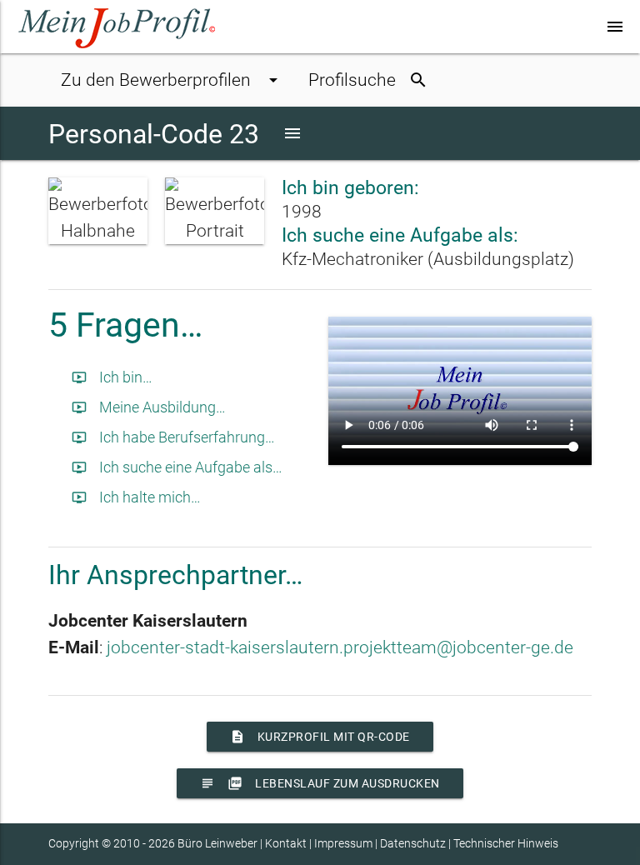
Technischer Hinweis (505, 843)
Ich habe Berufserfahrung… (173, 437)
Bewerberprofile (172, 79)
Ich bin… (112, 377)
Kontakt (286, 843)
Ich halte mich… (136, 497)
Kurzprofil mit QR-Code (320, 736)
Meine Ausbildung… (149, 407)
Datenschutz (413, 843)
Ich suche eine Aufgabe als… (177, 467)
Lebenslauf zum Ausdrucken (320, 783)
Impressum (343, 843)
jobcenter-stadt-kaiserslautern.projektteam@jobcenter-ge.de (340, 647)
